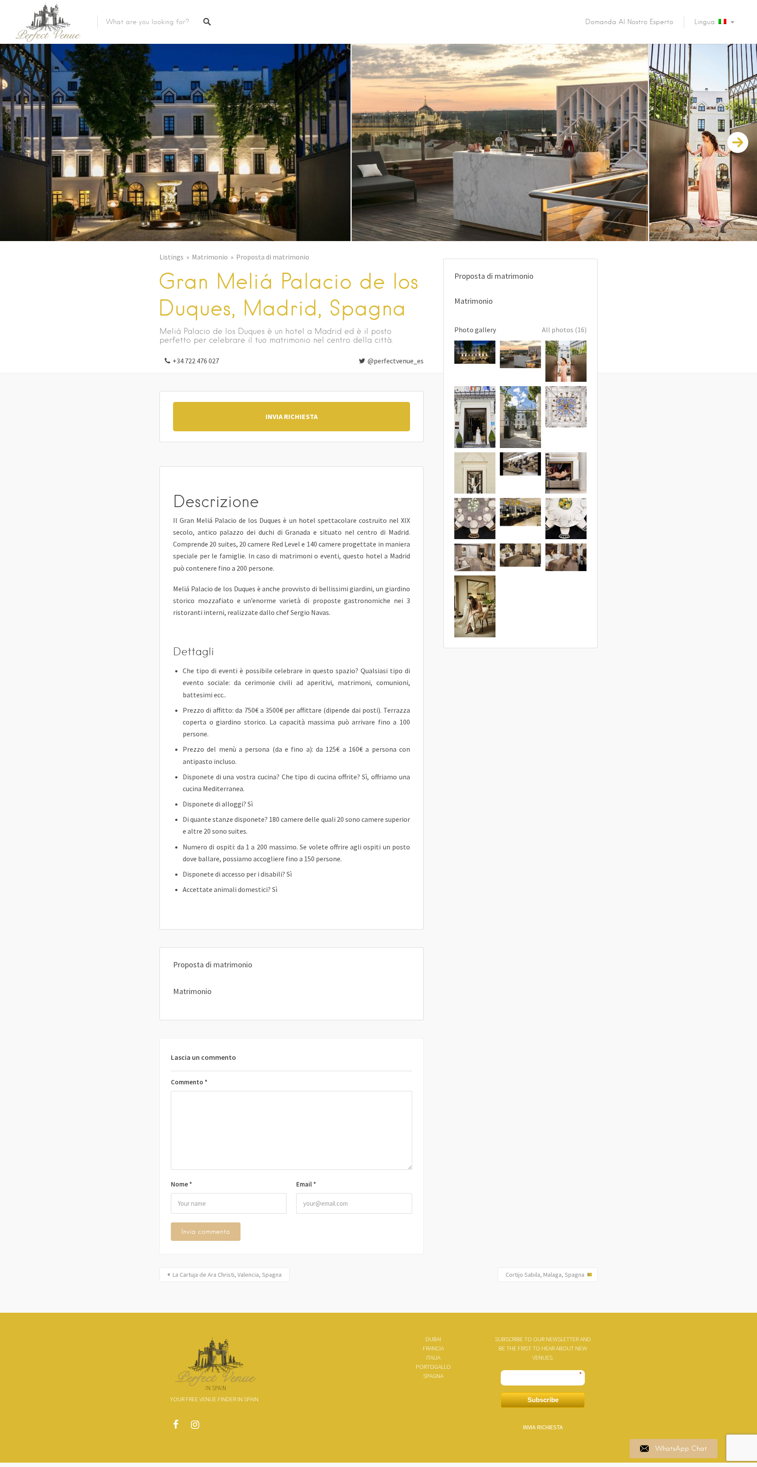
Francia (433, 1348)
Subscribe (543, 1399)
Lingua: (706, 22)
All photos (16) (564, 329)
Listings (171, 256)
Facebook (175, 1427)
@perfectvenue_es (396, 360)
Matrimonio (210, 256)
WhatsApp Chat (681, 1449)
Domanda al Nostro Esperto (629, 22)
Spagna (433, 1376)
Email (306, 1184)
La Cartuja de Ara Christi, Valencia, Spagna (227, 1275)
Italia (433, 1357)
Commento (189, 1082)
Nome (181, 1184)
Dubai (433, 1339)
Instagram (195, 1427)
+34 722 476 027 (196, 360)
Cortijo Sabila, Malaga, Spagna (545, 1275)
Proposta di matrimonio (272, 256)
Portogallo (433, 1367)
